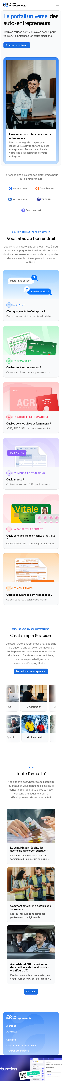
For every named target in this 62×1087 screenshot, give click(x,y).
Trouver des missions (17, 1050)
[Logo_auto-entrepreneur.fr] (15, 5)
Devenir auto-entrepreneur (21, 1045)
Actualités (11, 1031)
